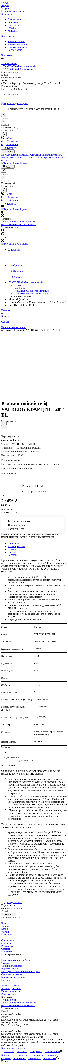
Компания (6, 934)
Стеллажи (6, 963)
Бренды (5, 929)
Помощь (5, 980)
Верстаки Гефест (10, 968)
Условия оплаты (16, 41)
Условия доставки (17, 44)
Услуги (5, 931)
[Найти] (4, 134)
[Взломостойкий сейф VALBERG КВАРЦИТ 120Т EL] (35, 362)
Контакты (13, 30)
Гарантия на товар (17, 47)
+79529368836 (18, 69)
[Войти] (2, 234)
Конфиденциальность (13, 1048)
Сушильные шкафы (11, 974)
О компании (14, 19)
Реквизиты (13, 25)
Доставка (13, 555)
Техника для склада (11, 965)
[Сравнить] (4, 427)
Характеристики (16, 546)
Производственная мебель (15, 960)
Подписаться (9, 914)
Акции (5, 926)
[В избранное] (4, 423)
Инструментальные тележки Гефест (20, 971)
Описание (13, 543)
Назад (18, 285)
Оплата (11, 552)
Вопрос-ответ (15, 50)
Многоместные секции (13, 977)
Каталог (5, 923)
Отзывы (12, 27)
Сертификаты (15, 22)
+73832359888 (9, 63)
